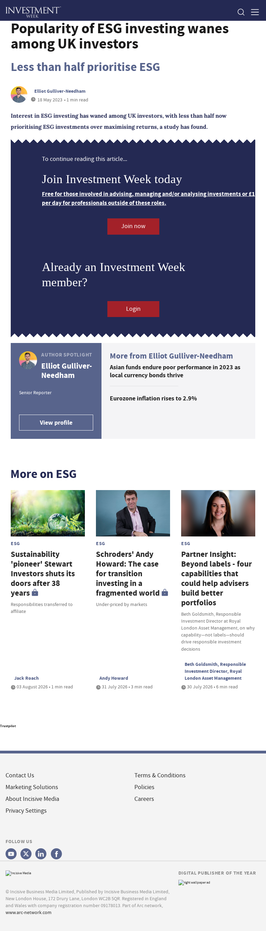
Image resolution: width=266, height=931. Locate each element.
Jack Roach (26, 678)
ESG (15, 543)
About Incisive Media (32, 799)
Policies (144, 787)
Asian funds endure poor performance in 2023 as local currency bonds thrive (175, 371)
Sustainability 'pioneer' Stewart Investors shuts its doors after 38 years (43, 573)
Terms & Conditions (160, 775)
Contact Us (20, 775)
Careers (144, 799)
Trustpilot (8, 726)
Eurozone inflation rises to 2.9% (153, 398)
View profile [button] (56, 422)
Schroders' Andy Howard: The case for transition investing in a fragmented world (128, 573)
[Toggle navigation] (252, 12)
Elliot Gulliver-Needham (60, 91)
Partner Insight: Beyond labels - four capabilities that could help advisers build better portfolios (216, 578)
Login (133, 309)
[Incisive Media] (18, 872)
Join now (133, 226)
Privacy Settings (26, 811)
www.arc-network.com (29, 912)
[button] (240, 12)
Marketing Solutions (32, 787)
